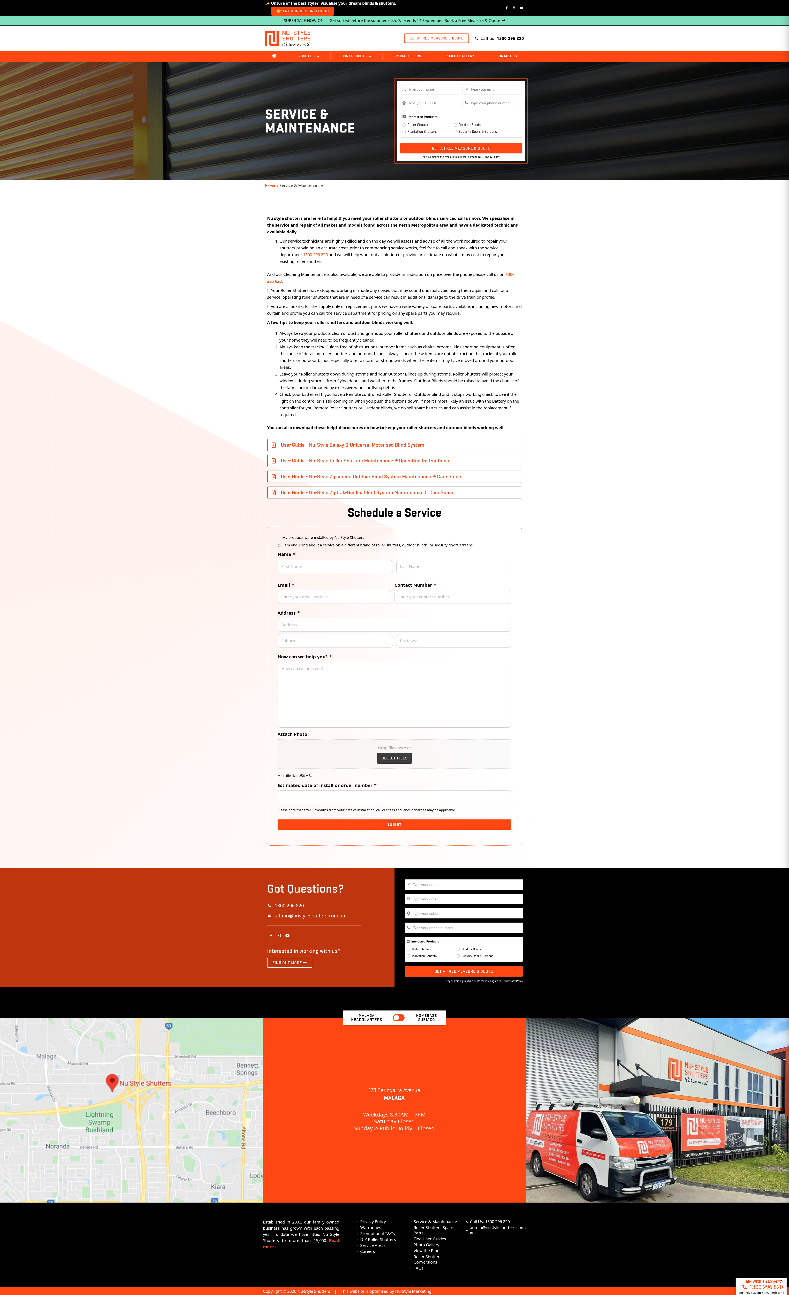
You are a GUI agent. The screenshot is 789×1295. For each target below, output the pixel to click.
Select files (395, 758)
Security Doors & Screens (478, 131)
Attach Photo (292, 734)
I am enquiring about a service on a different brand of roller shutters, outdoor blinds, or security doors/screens (377, 545)
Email (286, 585)
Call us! (502, 38)
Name (286, 554)
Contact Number (415, 585)
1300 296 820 (315, 254)
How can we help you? (305, 657)
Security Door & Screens (477, 955)
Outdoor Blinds (470, 125)
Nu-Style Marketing (413, 1291)
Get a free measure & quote (461, 148)
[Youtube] (521, 8)
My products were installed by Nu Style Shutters (323, 537)
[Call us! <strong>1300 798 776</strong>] (476, 38)
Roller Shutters (418, 125)
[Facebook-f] (506, 8)
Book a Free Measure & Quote (472, 20)
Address (289, 613)
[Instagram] (514, 8)
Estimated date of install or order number (327, 785)
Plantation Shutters (422, 131)
